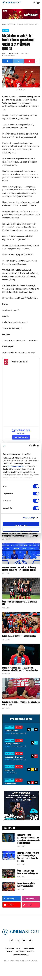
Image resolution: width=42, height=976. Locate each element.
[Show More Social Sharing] (37, 61)
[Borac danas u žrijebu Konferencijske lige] (21, 622)
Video (18, 948)
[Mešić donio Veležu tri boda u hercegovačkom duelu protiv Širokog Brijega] (21, 76)
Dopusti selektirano (21, 531)
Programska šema (21, 718)
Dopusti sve (21, 525)
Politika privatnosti (25, 951)
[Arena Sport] (11, 2)
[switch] (36, 493)
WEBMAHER (33, 961)
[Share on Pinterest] (29, 61)
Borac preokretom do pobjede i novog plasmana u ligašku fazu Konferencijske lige (20, 669)
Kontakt (9, 951)
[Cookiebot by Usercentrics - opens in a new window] (29, 445)
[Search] (34, 2)
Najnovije (9, 948)
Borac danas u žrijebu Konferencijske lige (19, 636)
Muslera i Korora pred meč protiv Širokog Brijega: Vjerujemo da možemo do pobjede (19, 568)
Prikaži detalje (29, 518)
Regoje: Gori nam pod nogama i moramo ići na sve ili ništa (21, 703)
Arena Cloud (28, 948)
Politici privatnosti (16, 466)
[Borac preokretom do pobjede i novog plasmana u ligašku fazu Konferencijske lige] (21, 654)
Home (4, 24)
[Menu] (38, 2)
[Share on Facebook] (7, 61)
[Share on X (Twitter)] (18, 61)
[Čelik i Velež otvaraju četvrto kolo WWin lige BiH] (21, 588)
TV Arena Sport (13, 53)
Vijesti (5, 30)
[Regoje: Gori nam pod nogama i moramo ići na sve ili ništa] (21, 688)
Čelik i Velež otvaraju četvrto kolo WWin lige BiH (19, 603)
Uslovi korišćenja (21, 955)
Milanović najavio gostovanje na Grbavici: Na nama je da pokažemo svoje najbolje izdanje (20, 534)
